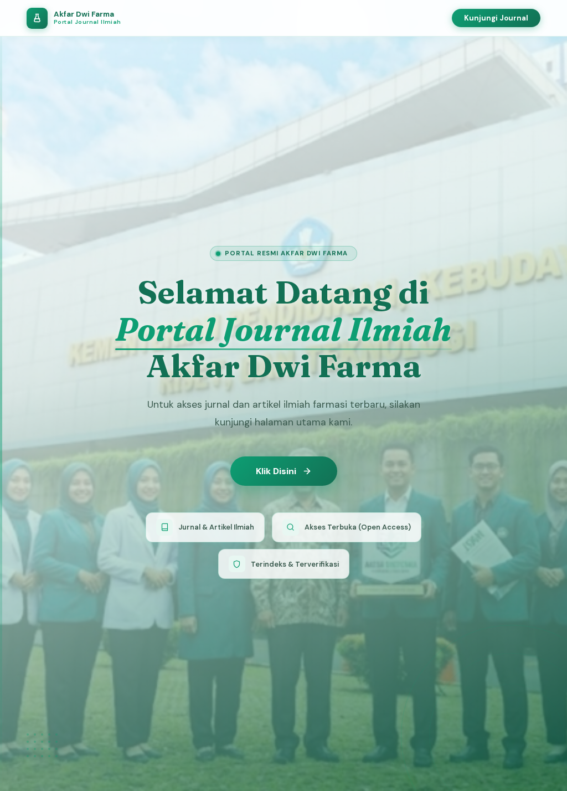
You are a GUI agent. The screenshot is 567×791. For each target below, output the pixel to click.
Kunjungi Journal (496, 18)
